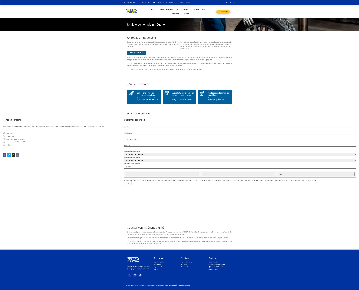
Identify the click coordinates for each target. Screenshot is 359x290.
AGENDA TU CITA (200, 9)
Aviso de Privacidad (170, 284)
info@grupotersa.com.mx (217, 263)
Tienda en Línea (166, 9)
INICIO (153, 9)
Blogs (186, 14)
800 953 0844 (214, 261)
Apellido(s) (128, 133)
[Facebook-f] (4, 155)
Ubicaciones (158, 263)
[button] (222, 2)
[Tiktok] (17, 155)
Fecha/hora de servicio (132, 163)
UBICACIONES (182, 9)
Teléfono (127, 145)
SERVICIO (175, 14)
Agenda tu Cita (158, 266)
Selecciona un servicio (132, 151)
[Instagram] (13, 155)
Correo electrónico (130, 139)
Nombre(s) (128, 127)
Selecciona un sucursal (132, 157)
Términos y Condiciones (183, 284)
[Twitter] (9, 155)
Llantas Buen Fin (159, 261)
